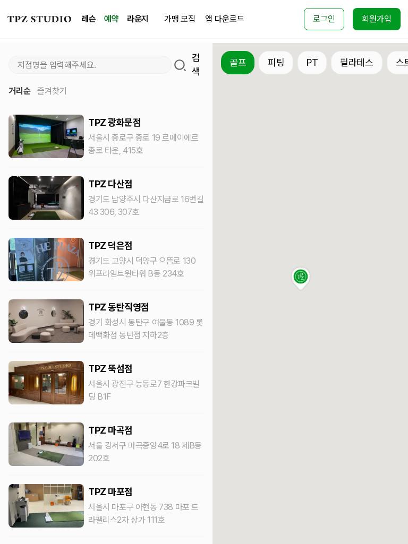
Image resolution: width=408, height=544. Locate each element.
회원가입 (377, 19)
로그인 (324, 19)
